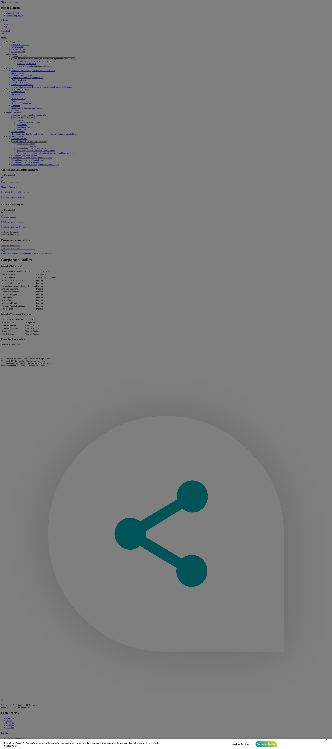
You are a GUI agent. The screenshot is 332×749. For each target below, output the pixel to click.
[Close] (326, 740)
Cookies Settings (241, 744)
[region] (166, 744)
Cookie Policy (10, 746)
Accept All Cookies (266, 744)
